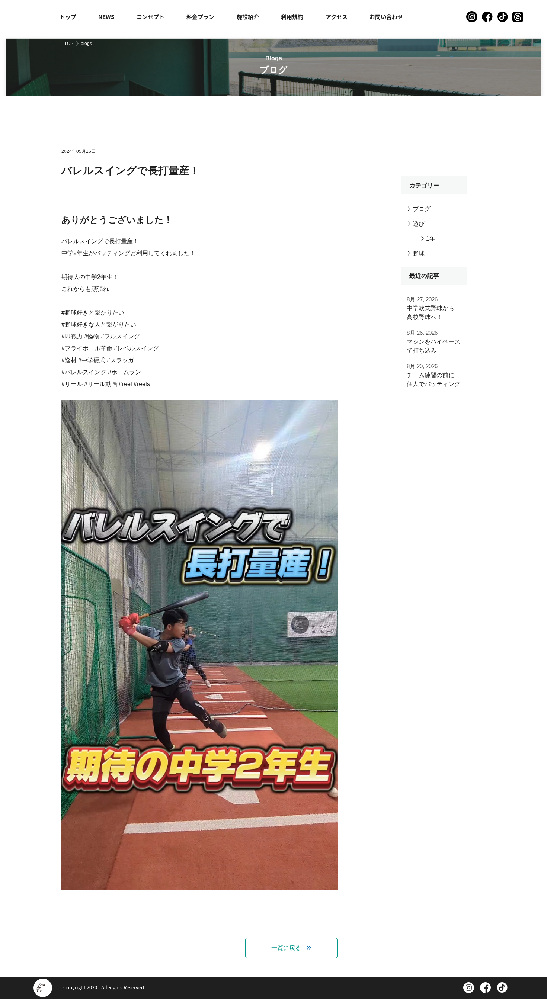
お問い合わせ (386, 16)
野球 (419, 253)
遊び (419, 224)
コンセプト (150, 16)
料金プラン (200, 16)
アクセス (337, 16)
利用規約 (292, 16)
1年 (430, 238)
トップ (68, 16)
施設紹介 (248, 16)
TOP (68, 43)
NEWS (106, 16)
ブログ (422, 209)
